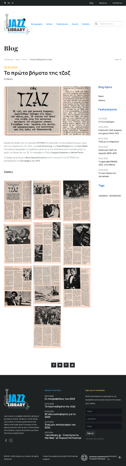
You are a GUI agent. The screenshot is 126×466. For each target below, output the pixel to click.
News (24, 59)
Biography (103, 196)
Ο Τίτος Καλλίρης (106, 122)
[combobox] (108, 23)
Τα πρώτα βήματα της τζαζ (60, 406)
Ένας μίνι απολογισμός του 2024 (60, 426)
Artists (49, 24)
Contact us (117, 3)
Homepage (8, 59)
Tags (101, 185)
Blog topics (105, 87)
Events (75, 24)
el (13, 3)
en (9, 3)
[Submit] (97, 23)
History (101, 100)
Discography (36, 24)
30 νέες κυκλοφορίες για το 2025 (60, 416)
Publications (62, 24)
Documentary (115, 196)
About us (103, 3)
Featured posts (107, 109)
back (117, 59)
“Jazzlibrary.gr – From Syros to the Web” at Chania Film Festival (63, 437)
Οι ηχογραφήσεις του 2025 (60, 398)
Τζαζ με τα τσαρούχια (108, 141)
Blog (91, 3)
